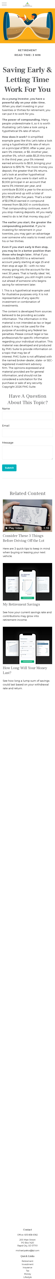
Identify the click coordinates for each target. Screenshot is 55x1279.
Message (7, 442)
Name (6, 408)
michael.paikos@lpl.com (27, 1250)
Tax (27, 1271)
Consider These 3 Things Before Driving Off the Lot (23, 538)
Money (27, 1274)
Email (5, 425)
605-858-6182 (31, 1235)
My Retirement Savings (21, 604)
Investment (27, 1264)
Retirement (27, 1261)
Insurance (27, 1267)
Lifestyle (27, 1277)
